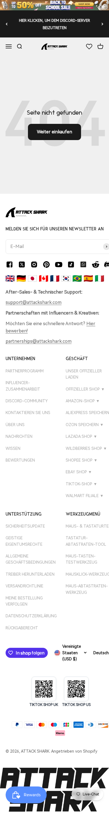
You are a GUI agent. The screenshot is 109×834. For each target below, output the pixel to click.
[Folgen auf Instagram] (34, 264)
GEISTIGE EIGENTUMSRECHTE (24, 541)
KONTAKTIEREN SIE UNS (28, 412)
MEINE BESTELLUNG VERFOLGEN (24, 601)
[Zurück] (7, 24)
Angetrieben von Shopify (74, 751)
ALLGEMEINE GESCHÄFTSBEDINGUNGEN (31, 559)
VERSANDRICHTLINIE (24, 586)
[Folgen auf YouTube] (59, 264)
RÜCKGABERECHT (22, 628)
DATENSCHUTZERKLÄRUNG (31, 616)
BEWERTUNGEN (20, 460)
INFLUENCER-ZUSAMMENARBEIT (23, 386)
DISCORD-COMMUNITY (27, 401)
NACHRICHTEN (19, 436)
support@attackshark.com (33, 302)
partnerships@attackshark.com (39, 341)
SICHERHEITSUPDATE (25, 526)
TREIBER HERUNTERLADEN (30, 574)
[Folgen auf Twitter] (22, 264)
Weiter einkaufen (54, 131)
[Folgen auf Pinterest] (46, 264)
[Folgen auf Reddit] (95, 264)
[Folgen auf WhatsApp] (83, 264)
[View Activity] (54, 5)
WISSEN (13, 448)
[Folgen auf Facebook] (9, 264)
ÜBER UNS (15, 424)
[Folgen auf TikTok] (71, 264)
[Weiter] (102, 24)
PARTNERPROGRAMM (25, 371)
